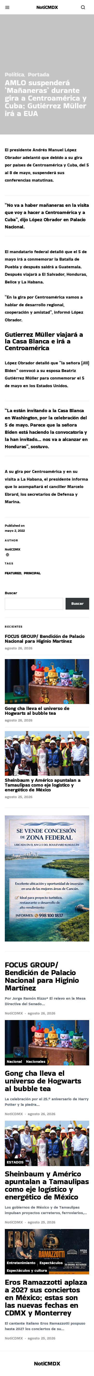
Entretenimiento (21, 1263)
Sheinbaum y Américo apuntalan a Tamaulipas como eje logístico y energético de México (42, 785)
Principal (32, 573)
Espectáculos (51, 1263)
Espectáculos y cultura (27, 1270)
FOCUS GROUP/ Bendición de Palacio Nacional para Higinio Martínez (45, 638)
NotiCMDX (47, 7)
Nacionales (35, 1061)
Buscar (11, 593)
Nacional (14, 1061)
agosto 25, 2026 (19, 797)
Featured (13, 573)
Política (14, 74)
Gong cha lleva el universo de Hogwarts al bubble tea (37, 710)
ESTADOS (15, 1162)
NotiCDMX (12, 549)
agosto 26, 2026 (19, 648)
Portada (38, 74)
